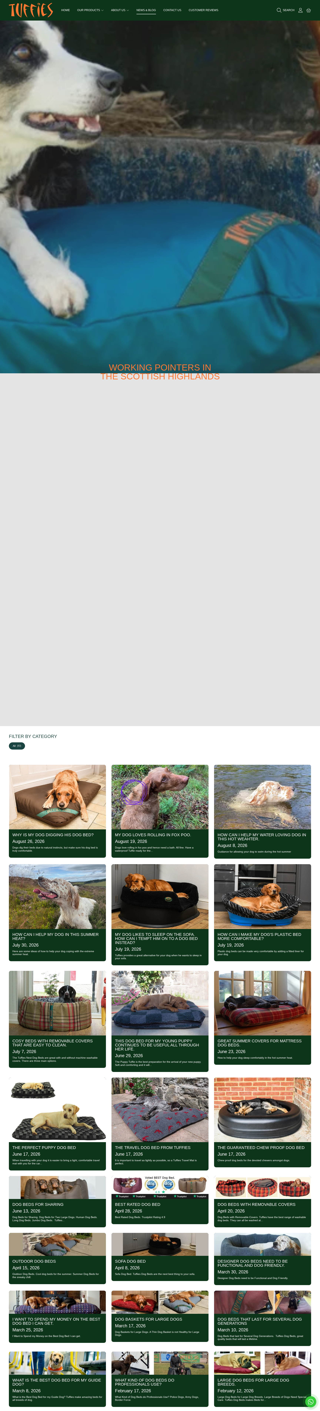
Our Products (89, 10)
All (17, 745)
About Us (118, 10)
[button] (286, 10)
